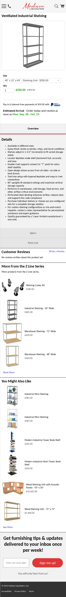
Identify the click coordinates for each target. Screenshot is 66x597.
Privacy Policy (20, 591)
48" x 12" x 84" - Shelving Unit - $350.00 (26, 80)
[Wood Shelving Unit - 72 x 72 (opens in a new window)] (12, 521)
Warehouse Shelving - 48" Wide (40, 354)
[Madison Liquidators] (33, 9)
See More (8, 527)
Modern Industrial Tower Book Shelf (42, 440)
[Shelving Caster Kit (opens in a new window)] (13, 295)
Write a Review (56, 251)
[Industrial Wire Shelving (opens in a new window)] (12, 406)
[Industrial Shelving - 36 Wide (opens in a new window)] (12, 320)
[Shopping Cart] (62, 7)
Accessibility (7, 591)
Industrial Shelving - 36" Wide (39, 308)
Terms (31, 591)
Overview (33, 128)
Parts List (33, 243)
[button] (47, 562)
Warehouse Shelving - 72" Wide (40, 331)
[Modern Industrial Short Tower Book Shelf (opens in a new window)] (12, 475)
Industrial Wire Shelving (36, 394)
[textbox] (16, 562)
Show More (8, 372)
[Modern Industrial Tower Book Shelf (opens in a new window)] (12, 452)
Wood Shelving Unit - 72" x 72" (40, 509)
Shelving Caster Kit (35, 285)
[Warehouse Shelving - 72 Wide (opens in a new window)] (12, 343)
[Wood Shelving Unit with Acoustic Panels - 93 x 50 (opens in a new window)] (13, 495)
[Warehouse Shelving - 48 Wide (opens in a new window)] (12, 366)
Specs (33, 233)
